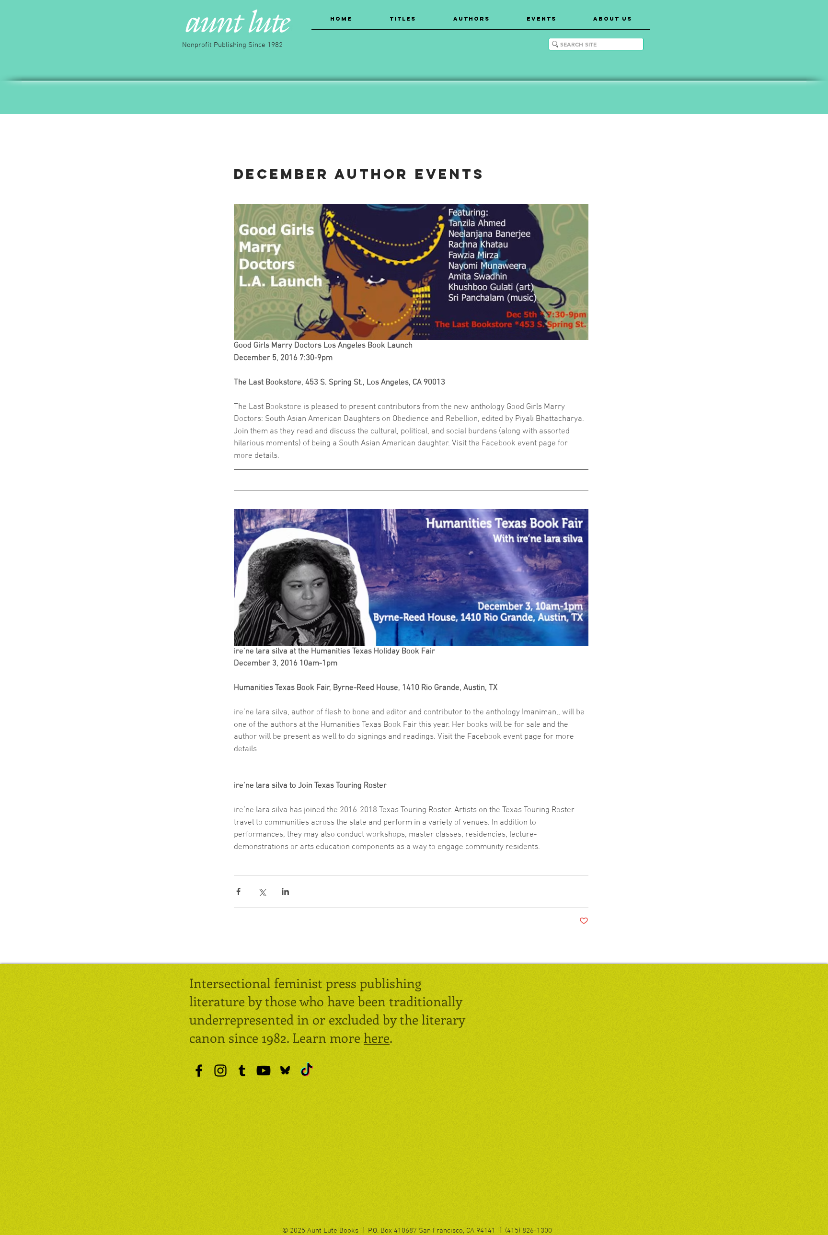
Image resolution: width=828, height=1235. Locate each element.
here (377, 1037)
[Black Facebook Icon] (199, 1070)
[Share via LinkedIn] (285, 891)
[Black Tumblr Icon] (242, 1070)
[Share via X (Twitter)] (261, 891)
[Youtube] (263, 1070)
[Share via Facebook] (238, 891)
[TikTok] (307, 1070)
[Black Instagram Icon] (220, 1070)
